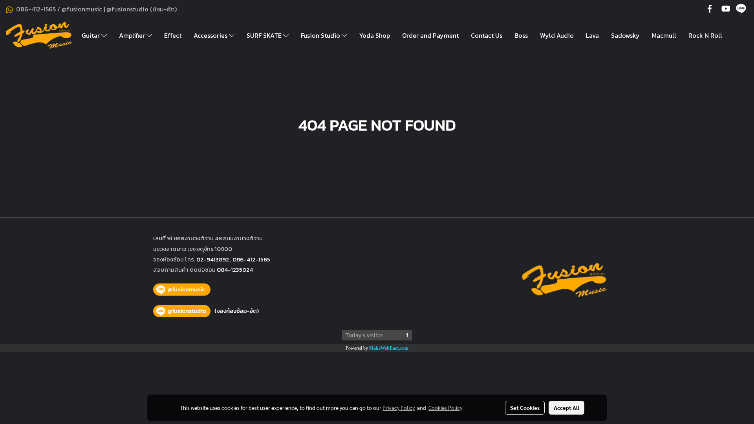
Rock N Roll (705, 35)
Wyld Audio (557, 35)
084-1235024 (235, 269)
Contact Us (486, 35)
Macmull (664, 35)
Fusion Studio (321, 35)
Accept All (566, 407)
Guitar (91, 35)
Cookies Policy (445, 407)
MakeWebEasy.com (388, 348)
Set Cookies (525, 407)
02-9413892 (212, 259)
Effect (172, 35)
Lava (592, 35)
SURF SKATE (265, 35)
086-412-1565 (251, 259)
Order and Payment (430, 35)
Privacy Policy (398, 407)
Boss (521, 35)
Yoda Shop (374, 35)
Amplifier (132, 35)
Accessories (211, 35)
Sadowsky (625, 35)
